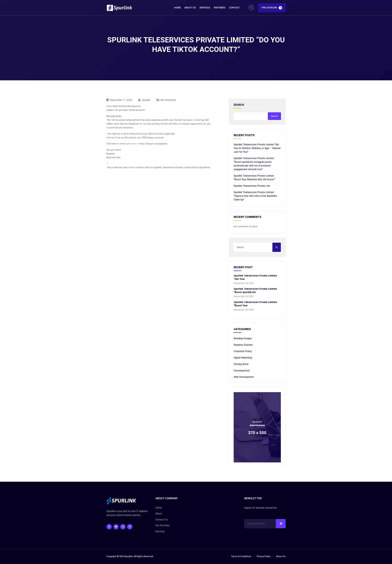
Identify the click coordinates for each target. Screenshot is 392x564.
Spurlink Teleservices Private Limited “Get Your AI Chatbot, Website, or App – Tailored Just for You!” (257, 148)
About (158, 513)
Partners (219, 7)
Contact (234, 7)
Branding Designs (243, 338)
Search (239, 104)
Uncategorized (241, 370)
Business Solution (243, 344)
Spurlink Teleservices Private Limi (252, 185)
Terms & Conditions (241, 556)
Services (205, 7)
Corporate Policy (243, 351)
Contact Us (161, 519)
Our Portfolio (162, 525)
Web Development (244, 376)
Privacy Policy (264, 556)
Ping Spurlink (269, 7)
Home (177, 7)
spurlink (145, 100)
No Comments (168, 100)
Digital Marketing (243, 357)
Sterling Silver (241, 364)
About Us (190, 7)
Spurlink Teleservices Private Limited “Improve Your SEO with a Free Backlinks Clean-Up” (255, 196)
